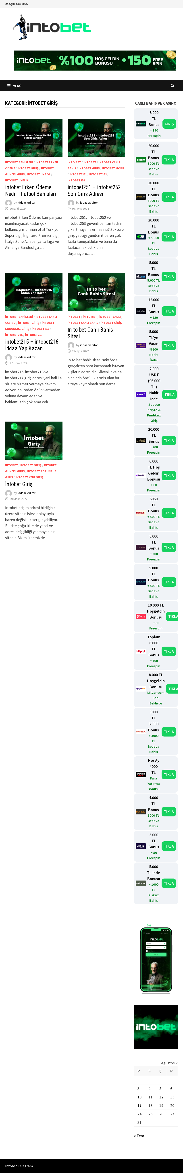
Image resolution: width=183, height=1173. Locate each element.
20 (172, 1105)
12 (161, 1097)
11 (150, 1097)
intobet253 (76, 180)
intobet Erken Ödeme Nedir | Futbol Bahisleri (30, 190)
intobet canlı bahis (83, 323)
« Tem (139, 1135)
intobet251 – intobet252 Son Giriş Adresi (94, 190)
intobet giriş (28, 168)
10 (139, 1097)
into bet (74, 162)
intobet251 (78, 174)
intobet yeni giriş (29, 477)
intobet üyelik (16, 180)
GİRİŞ (169, 123)
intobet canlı (110, 317)
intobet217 (33, 335)
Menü (16, 85)
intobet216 (14, 335)
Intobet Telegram (19, 1166)
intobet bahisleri (19, 162)
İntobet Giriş (18, 484)
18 (150, 1105)
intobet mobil (113, 168)
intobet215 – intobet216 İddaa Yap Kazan (31, 345)
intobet (89, 162)
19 (161, 1105)
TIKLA (169, 159)
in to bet (90, 317)
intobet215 (40, 329)
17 (139, 1105)
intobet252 (98, 174)
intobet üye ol (38, 174)
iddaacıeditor (26, 203)
